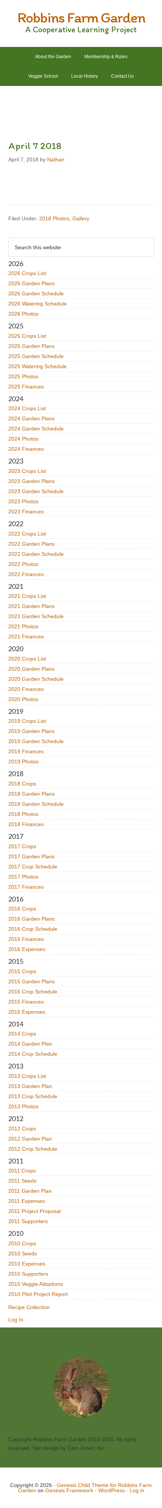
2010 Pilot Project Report (38, 1294)
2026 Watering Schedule (37, 304)
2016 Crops (22, 909)
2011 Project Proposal (34, 1211)
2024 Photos (23, 439)
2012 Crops (22, 1129)
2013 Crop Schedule (32, 1096)
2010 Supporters (28, 1274)
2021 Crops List (27, 596)
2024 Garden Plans (31, 418)
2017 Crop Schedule (32, 867)
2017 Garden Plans (31, 856)
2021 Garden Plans (31, 606)
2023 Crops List (27, 471)
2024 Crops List (27, 408)
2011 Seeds (22, 1181)
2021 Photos (23, 626)
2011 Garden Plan (30, 1191)
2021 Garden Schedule (36, 616)
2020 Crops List (27, 659)
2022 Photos (23, 564)
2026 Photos (23, 314)
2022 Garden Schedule (36, 554)
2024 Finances (26, 449)
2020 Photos (23, 699)
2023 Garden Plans (31, 481)
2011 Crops (22, 1171)
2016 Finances (26, 939)
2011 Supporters (28, 1221)
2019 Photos (23, 762)
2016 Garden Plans (31, 919)
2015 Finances (26, 1002)
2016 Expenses (26, 949)
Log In (15, 1320)
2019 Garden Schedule (36, 741)
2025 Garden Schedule (36, 356)
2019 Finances (26, 751)
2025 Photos (23, 376)
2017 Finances (26, 887)
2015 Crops (22, 971)
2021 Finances (26, 637)
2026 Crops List (27, 273)
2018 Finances (26, 824)
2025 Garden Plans (31, 346)
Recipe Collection (29, 1307)
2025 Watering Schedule (37, 366)
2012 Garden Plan (30, 1139)
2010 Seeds (22, 1254)
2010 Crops (22, 1243)
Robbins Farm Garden (81, 17)
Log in (137, 1490)
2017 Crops (22, 846)
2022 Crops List (27, 534)
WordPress (111, 1490)
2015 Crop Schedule (32, 992)
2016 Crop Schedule (32, 929)
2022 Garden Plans (31, 544)
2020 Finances (26, 689)
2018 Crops (22, 784)
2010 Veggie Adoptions (35, 1284)
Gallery (80, 218)
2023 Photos (23, 501)
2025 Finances (26, 387)
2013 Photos (23, 1106)
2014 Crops (22, 1034)
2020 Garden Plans (31, 669)
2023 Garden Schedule (36, 491)
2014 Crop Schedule (32, 1054)
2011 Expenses (26, 1201)
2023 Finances (26, 512)
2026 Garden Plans (31, 283)
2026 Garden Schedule (36, 293)
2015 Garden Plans (31, 981)
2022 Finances (26, 574)
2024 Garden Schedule (36, 429)
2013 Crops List (27, 1076)
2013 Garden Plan (30, 1086)
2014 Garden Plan (30, 1044)
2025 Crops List (27, 336)
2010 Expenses (26, 1264)
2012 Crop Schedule (32, 1149)
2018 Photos (54, 218)
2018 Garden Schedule (36, 804)
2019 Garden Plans (31, 731)
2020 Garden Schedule (36, 679)
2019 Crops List (27, 721)
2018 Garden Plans (31, 794)
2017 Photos (23, 877)
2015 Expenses (26, 1012)
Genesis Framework (69, 1490)
